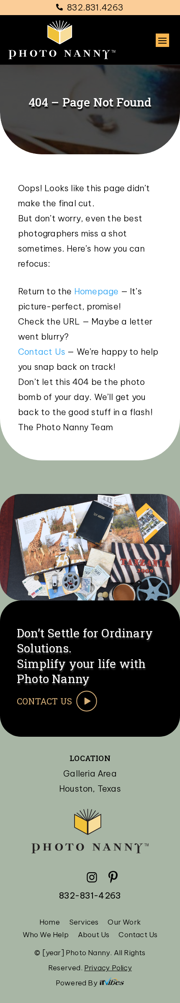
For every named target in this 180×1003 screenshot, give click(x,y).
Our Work (124, 923)
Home (49, 923)
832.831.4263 (95, 7)
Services (84, 923)
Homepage (96, 291)
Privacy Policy (108, 967)
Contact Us (42, 351)
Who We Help (46, 935)
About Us (94, 935)
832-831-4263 (90, 895)
